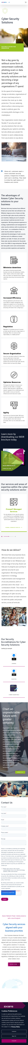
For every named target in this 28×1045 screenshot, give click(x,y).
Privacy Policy (15, 1027)
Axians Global (13, 964)
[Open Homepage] (9, 1007)
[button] (13, 536)
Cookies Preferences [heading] (9, 1011)
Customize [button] (14, 1031)
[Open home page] (4, 2)
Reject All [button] (14, 1036)
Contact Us (20, 772)
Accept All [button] (14, 1040)
